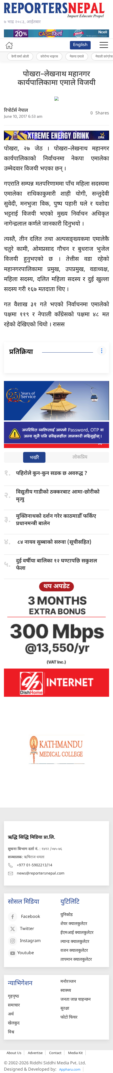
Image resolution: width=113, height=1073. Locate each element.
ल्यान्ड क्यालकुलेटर (74, 942)
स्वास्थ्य (65, 991)
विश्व (11, 1032)
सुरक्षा (64, 1008)
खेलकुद (14, 1023)
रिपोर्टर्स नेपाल (16, 111)
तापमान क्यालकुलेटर (76, 960)
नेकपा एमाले (77, 56)
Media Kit (75, 1052)
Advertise (35, 1052)
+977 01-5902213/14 (34, 865)
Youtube (25, 953)
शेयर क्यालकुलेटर (73, 924)
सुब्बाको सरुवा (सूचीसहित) (53, 542)
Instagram (30, 941)
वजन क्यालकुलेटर (74, 951)
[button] (104, 45)
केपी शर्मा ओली (20, 56)
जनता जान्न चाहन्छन (75, 1000)
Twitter (27, 929)
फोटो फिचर (69, 1017)
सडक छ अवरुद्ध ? (51, 473)
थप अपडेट (56, 586)
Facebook (30, 917)
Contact (55, 1052)
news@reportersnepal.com (40, 873)
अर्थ (11, 1014)
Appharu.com (69, 1069)
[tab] (34, 458)
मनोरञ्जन (68, 982)
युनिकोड (66, 915)
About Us (14, 1052)
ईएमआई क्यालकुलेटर (77, 933)
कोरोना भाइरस (49, 56)
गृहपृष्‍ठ (13, 996)
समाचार (14, 1005)
